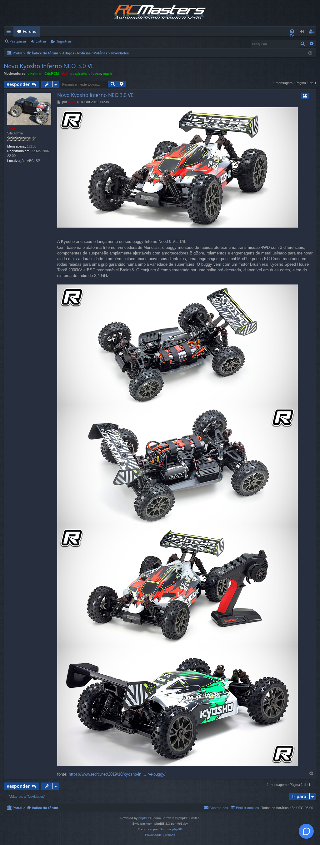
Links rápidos (9, 32)
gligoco (94, 73)
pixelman (35, 73)
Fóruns (29, 31)
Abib (64, 73)
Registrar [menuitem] (312, 32)
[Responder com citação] (305, 96)
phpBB (143, 818)
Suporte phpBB (171, 829)
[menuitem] (292, 31)
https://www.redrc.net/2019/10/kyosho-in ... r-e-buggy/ (117, 774)
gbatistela (78, 73)
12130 (31, 146)
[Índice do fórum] (160, 13)
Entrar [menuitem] (303, 32)
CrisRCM (51, 73)
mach (107, 73)
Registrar (64, 41)
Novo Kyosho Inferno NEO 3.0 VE (49, 66)
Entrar (41, 41)
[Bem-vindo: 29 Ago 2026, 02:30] (310, 52)
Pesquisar (18, 41)
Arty (149, 823)
